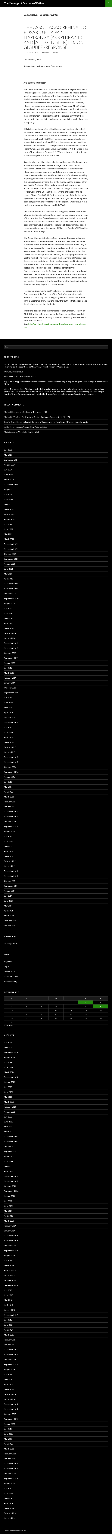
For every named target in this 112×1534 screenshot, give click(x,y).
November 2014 (11, 876)
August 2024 (9, 465)
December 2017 (11, 722)
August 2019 (9, 663)
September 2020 (11, 598)
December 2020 (11, 583)
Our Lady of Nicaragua (13, 372)
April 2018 (8, 712)
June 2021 (8, 569)
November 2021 (11, 549)
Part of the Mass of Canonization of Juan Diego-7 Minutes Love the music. (56, 422)
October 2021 (10, 554)
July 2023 (8, 494)
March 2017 (9, 742)
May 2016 (8, 787)
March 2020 (9, 628)
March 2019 (9, 673)
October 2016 (10, 767)
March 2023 (9, 509)
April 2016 (8, 792)
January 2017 (9, 752)
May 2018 (8, 707)
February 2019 (10, 678)
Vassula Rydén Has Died (28, 432)
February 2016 (10, 802)
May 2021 (8, 574)
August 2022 (9, 519)
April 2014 (8, 911)
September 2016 (11, 772)
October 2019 (10, 653)
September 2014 (11, 886)
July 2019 (8, 668)
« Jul (6, 1025)
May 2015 (8, 846)
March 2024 (9, 479)
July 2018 (8, 697)
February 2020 (10, 633)
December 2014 (11, 871)
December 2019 (11, 643)
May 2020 (8, 618)
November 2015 (11, 816)
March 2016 (9, 797)
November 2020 (11, 588)
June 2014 (8, 901)
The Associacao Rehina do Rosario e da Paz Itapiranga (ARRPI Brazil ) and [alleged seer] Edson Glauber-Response (55, 37)
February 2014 (10, 920)
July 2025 (8, 450)
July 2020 (8, 608)
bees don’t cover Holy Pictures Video (20, 376)
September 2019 (11, 658)
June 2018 (8, 702)
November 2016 (11, 762)
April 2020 (8, 623)
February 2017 (10, 747)
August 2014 (9, 891)
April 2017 (8, 737)
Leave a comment (51, 52)
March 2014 (9, 915)
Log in (6, 966)
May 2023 (8, 504)
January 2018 (9, 717)
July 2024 (8, 470)
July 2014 (8, 896)
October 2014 (10, 881)
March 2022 (9, 539)
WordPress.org (10, 981)
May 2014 (8, 906)
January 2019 (9, 683)
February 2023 (10, 514)
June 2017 (8, 732)
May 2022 (8, 534)
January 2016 (9, 806)
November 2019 (11, 648)
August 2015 (9, 831)
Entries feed (9, 971)
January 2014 (9, 925)
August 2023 (9, 489)
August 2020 (9, 603)
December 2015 (11, 811)
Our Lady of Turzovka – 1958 (34, 412)
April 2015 (8, 851)
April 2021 (8, 579)
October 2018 (10, 688)
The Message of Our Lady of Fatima (24, 3)
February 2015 (10, 861)
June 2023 (8, 499)
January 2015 (9, 866)
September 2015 (11, 826)
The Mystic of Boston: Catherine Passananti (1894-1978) (45, 417)
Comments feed (11, 976)
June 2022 (8, 529)
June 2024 (8, 474)
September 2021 (11, 559)
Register (7, 961)
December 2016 (11, 757)
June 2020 (8, 613)
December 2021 (11, 544)
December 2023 (11, 484)
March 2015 (9, 856)
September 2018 (11, 693)
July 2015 (8, 836)
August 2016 (9, 777)
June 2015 (8, 841)
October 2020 (10, 593)
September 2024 (11, 460)
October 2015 (10, 821)
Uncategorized (10, 943)
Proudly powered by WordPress (15, 1531)
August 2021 (9, 564)
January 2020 (9, 638)
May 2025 (8, 455)
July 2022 (8, 524)
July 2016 (8, 782)
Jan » (11, 1025)
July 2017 (8, 727)
